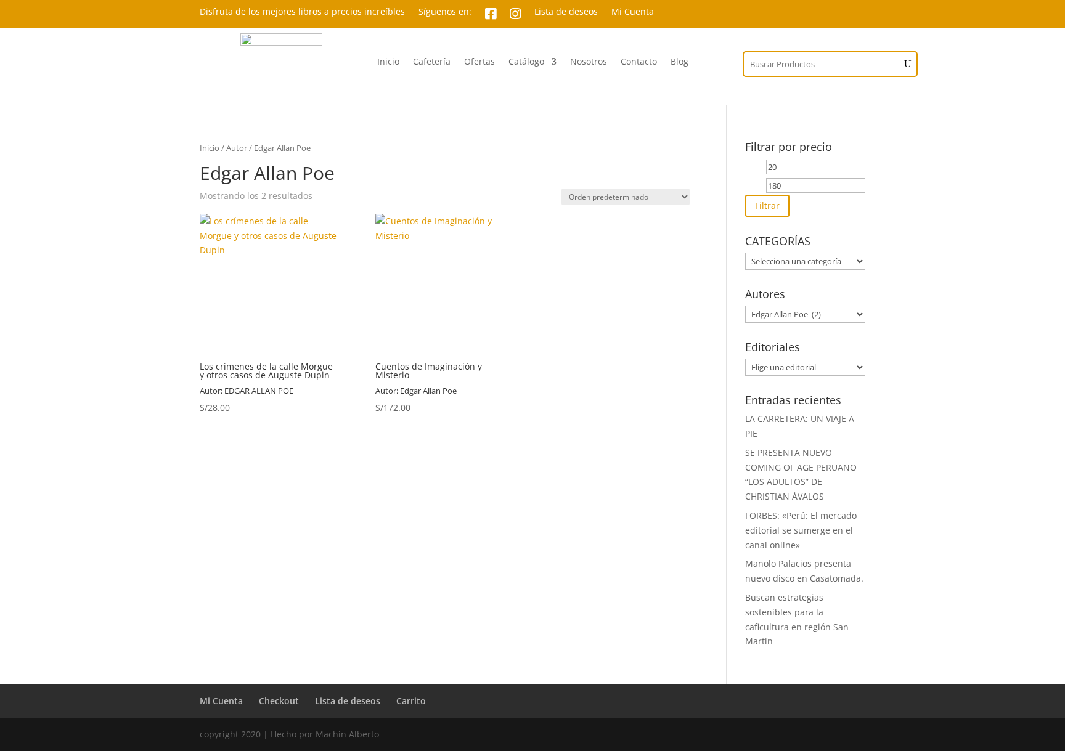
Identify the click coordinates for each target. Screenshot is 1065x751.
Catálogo (526, 62)
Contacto (639, 62)
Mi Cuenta (632, 12)
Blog (679, 62)
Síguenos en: (444, 12)
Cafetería (432, 62)
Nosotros (588, 62)
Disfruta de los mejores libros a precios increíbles (302, 12)
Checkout (279, 701)
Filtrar (767, 205)
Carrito (411, 701)
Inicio (388, 62)
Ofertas (479, 62)
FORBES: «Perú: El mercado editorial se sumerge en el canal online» (801, 530)
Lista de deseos (566, 12)
